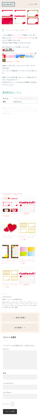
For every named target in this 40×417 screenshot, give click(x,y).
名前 (4, 373)
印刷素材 (16, 299)
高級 (16, 307)
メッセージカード (23, 305)
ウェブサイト (7, 392)
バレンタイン (26, 304)
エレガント (16, 302)
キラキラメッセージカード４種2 (26, 238)
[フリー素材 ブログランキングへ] (8, 51)
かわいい (9, 302)
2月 (4, 302)
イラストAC (17, 35)
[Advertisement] (20, 139)
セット (13, 304)
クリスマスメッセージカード (9, 262)
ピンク (33, 304)
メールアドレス (8, 383)
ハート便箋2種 (24, 213)
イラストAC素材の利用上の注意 (22, 38)
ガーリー (23, 302)
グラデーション (32, 302)
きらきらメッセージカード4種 (26, 262)
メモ (31, 305)
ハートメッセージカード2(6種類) (9, 215)
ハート (18, 304)
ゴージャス (6, 304)
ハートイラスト (7, 237)
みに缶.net (8, 4)
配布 (20, 299)
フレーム (14, 305)
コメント (6, 349)
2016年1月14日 (6, 297)
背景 (6, 307)
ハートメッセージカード (21, 98)
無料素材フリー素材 (12, 61)
